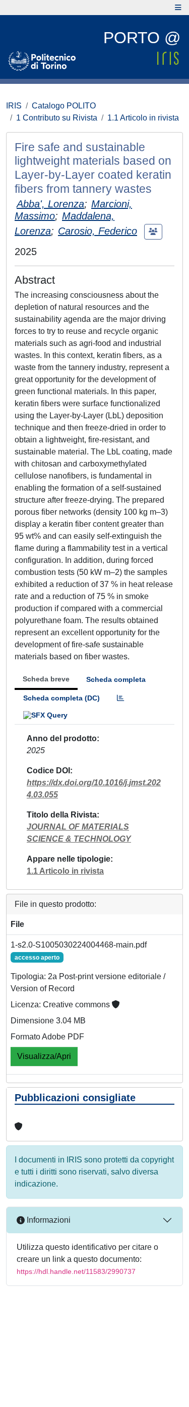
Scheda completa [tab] (116, 679)
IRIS (14, 105)
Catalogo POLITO (64, 105)
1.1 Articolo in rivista (143, 117)
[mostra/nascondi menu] (178, 8)
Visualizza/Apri (44, 1056)
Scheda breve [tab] (46, 679)
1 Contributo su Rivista (56, 117)
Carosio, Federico (97, 231)
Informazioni (48, 1220)
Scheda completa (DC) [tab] (61, 698)
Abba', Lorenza (50, 203)
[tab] (120, 698)
